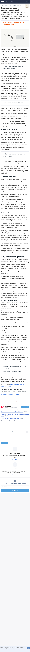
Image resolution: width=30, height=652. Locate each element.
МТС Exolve (8, 406)
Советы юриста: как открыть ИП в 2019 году (12, 411)
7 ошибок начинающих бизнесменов (10, 418)
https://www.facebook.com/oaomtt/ (10, 394)
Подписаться (25, 406)
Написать (15, 459)
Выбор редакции (26, 6)
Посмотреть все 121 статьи (7, 420)
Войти (27, 1)
